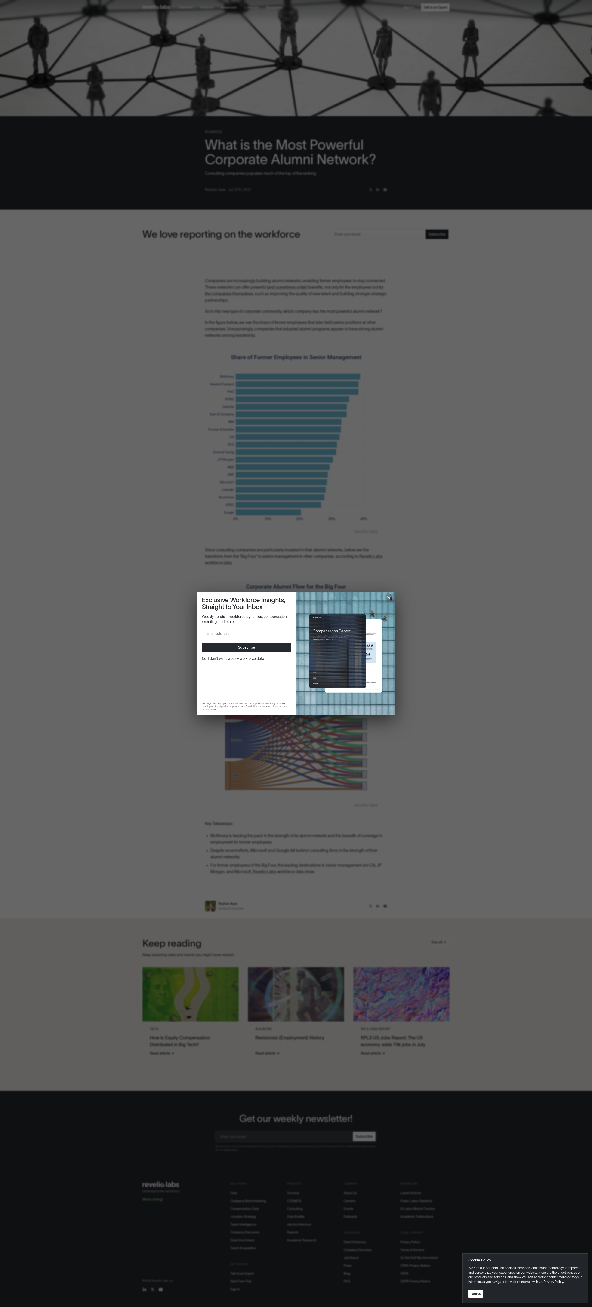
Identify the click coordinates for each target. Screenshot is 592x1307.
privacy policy (209, 709)
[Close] (389, 597)
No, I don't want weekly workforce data (233, 658)
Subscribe (246, 647)
